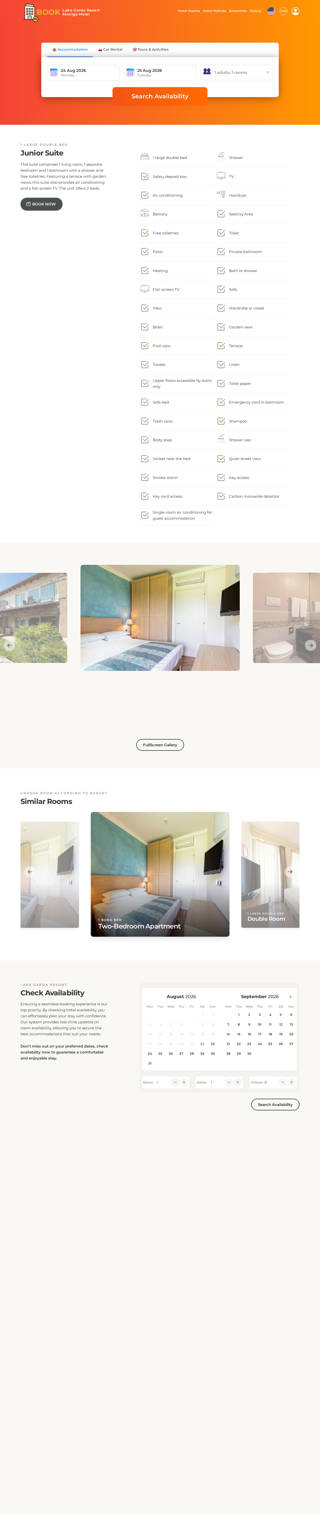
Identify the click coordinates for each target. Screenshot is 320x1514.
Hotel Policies (214, 11)
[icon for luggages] (272, 11)
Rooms (148, 1082)
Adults (201, 1082)
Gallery (256, 11)
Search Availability (160, 96)
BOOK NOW (44, 204)
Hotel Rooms (187, 11)
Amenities (237, 11)
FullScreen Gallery (160, 745)
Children (256, 1082)
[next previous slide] (9, 645)
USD (283, 11)
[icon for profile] (296, 11)
